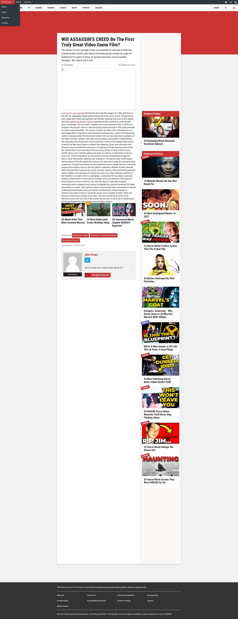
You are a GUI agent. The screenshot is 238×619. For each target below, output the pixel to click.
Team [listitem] (4, 12)
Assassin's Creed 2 (70, 240)
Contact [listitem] (5, 23)
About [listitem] (4, 7)
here (107, 173)
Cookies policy (62, 601)
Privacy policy (152, 595)
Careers (150, 601)
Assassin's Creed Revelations (104, 235)
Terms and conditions (125, 595)
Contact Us (91, 595)
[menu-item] (20, 7)
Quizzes (27, 2)
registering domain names (81, 122)
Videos (18, 2)
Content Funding (123, 601)
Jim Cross (68, 65)
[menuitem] (7, 2)
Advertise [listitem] (5, 18)
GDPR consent (62, 606)
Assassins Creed (80, 235)
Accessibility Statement (96, 601)
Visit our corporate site (137, 587)
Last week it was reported (72, 113)
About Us (60, 595)
